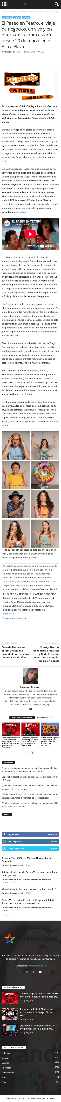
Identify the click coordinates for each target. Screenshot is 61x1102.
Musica (5, 1058)
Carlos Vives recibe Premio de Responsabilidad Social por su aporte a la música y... (28, 902)
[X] (34, 972)
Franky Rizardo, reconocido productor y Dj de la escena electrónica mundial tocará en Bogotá (46, 654)
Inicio (4, 11)
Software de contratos (15, 1098)
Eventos (17, 17)
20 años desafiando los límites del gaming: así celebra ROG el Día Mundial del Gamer (30, 805)
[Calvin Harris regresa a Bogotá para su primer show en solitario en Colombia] (50, 729)
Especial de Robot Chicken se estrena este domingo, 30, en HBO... (36, 1012)
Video (4, 1077)
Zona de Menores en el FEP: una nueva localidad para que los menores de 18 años (15, 652)
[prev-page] (28, 753)
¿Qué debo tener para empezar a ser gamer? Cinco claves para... (38, 1027)
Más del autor (43, 717)
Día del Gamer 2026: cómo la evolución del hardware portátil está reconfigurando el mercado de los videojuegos (30, 796)
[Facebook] (5, 64)
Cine (4, 1082)
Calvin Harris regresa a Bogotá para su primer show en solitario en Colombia (50, 741)
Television (6, 1068)
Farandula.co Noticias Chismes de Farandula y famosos (26, 879)
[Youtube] (31, 709)
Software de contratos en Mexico (41, 1098)
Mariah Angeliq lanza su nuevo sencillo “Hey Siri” (29, 889)
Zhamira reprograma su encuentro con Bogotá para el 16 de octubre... (39, 995)
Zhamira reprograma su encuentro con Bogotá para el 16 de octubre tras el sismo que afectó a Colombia (11, 742)
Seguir (54, 841)
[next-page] (32, 753)
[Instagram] (27, 972)
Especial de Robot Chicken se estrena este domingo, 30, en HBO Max (30, 779)
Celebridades (8, 1072)
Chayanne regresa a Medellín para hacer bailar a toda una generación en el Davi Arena (29, 741)
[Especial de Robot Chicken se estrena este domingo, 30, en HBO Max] (10, 1014)
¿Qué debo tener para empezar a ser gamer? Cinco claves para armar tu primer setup (29, 787)
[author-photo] (30, 676)
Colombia (12, 11)
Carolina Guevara (13, 52)
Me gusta (52, 834)
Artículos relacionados (22, 717)
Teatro (26, 17)
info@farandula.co (37, 966)
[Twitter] (12, 64)
